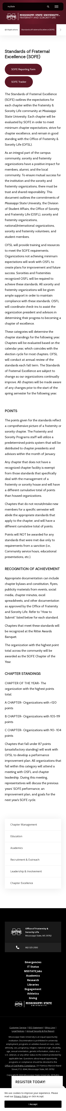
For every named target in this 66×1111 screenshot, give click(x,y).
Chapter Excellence (21, 883)
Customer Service (17, 1027)
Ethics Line (50, 1027)
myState (12, 6)
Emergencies (33, 962)
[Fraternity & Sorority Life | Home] (33, 16)
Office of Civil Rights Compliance (20, 1065)
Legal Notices (18, 1031)
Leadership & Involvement (26, 871)
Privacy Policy (21, 1096)
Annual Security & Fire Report (40, 1031)
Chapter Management (23, 824)
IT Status (33, 966)
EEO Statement (36, 1027)
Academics (16, 848)
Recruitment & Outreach (24, 859)
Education (16, 836)
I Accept (33, 1104)
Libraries (33, 984)
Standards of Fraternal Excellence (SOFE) (38, 29)
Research (33, 980)
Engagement (33, 989)
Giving (33, 998)
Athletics (33, 993)
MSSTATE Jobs (33, 971)
